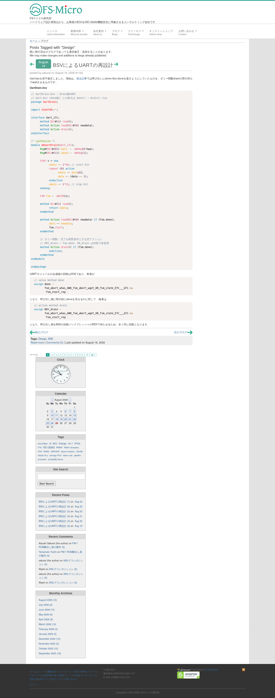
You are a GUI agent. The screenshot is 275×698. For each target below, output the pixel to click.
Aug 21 (78, 516)
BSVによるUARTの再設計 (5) (54, 511)
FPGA (77, 443)
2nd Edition (43, 443)
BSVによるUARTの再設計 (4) (54, 516)
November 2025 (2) (49, 643)
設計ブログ (57, 678)
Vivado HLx (43, 455)
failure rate (68, 455)
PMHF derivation (71, 447)
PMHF (59, 447)
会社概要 (46, 675)
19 (61, 419)
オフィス (69, 675)
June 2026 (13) (47, 609)
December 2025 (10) (49, 638)
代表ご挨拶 (57, 675)
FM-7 (70, 443)
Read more (37, 342)
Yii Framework (211, 669)
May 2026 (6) (46, 614)
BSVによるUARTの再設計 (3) (54, 521)
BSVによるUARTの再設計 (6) (54, 506)
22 (74, 419)
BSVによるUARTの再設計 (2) (54, 526)
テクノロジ (135, 31)
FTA (40, 447)
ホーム (34, 41)
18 (56, 419)
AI (50, 443)
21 (70, 419)
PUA (40, 451)
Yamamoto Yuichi (48, 552)
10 (87, 354)
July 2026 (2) (45, 604)
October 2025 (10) (48, 648)
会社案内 (98, 31)
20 (65, 419)
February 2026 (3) (48, 629)
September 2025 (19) (50, 653)
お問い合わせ (186, 31)
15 (74, 415)
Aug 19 (78, 526)
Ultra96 (79, 451)
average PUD (55, 455)
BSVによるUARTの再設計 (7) (54, 501)
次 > (93, 354)
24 (52, 423)
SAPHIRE (55, 451)
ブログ (116, 31)
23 (47, 423)
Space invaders (68, 451)
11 (56, 415)
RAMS (46, 451)
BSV (50, 338)
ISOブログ (45, 678)
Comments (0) (54, 342)
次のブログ (180, 332)
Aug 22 (78, 511)
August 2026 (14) (48, 600)
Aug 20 (78, 521)
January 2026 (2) (47, 634)
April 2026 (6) (46, 619)
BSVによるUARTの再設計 (83, 65)
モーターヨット (88, 675)
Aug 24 (78, 501)
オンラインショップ (161, 31)
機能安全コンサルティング (61, 671)
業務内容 (76, 31)
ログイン (34, 684)
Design (43, 338)
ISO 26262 (49, 447)
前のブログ (41, 332)
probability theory (55, 459)
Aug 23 (78, 506)
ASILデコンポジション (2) (63, 569)
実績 (77, 675)
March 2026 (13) (47, 624)
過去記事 (81, 78)
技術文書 (34, 678)
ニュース (52, 31)
